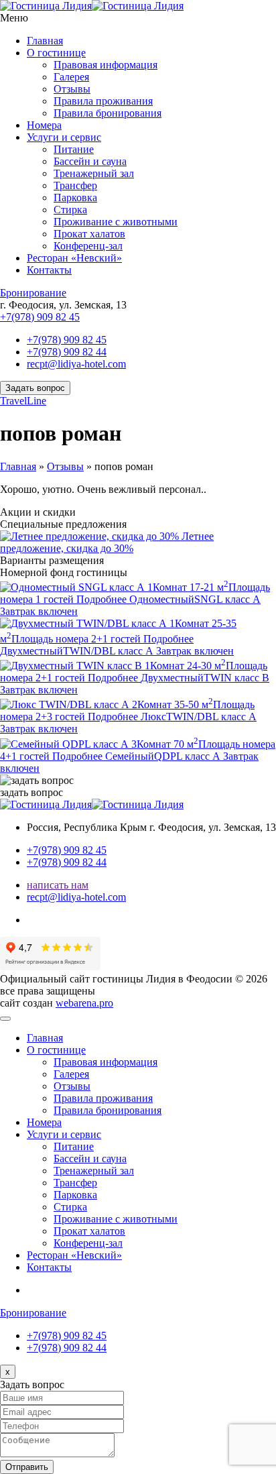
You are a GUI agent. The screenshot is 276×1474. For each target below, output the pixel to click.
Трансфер (75, 185)
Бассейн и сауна (90, 161)
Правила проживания (103, 101)
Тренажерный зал (94, 173)
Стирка (70, 209)
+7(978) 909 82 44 (67, 351)
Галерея (71, 76)
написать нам (57, 885)
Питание (74, 149)
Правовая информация (105, 64)
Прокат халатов (89, 233)
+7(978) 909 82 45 (40, 317)
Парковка (75, 197)
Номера (44, 125)
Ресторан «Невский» (74, 258)
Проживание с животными (116, 221)
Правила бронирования (107, 113)
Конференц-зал (88, 245)
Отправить (26, 1467)
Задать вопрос (35, 388)
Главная (45, 40)
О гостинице (56, 52)
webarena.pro (84, 1003)
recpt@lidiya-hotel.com (76, 364)
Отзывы (72, 89)
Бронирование (33, 292)
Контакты (49, 270)
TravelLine (23, 400)
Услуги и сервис (64, 137)
